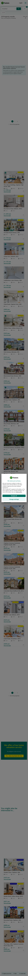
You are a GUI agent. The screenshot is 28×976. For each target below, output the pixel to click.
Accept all (14, 496)
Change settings (14, 499)
